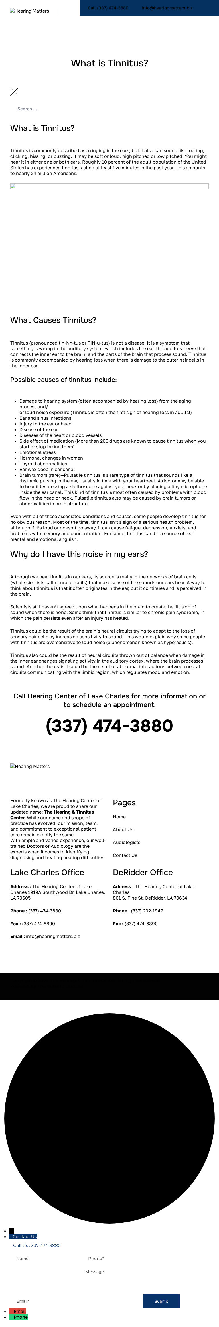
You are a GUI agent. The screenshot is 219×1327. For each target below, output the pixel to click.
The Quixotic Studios (60, 986)
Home (119, 817)
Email (20, 1311)
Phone (21, 1317)
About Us (123, 829)
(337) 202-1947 (147, 911)
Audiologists (126, 842)
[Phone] (11, 1317)
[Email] (11, 1311)
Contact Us (125, 855)
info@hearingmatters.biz (53, 936)
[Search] (199, 18)
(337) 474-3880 (44, 911)
